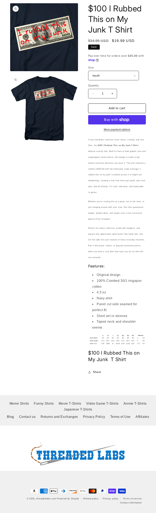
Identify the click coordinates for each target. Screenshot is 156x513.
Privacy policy (111, 498)
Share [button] (97, 372)
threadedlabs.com (46, 498)
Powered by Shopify (68, 498)
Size (91, 67)
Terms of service (132, 498)
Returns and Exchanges (59, 416)
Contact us (27, 416)
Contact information (131, 502)
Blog (10, 416)
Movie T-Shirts (70, 403)
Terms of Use (120, 416)
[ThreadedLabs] (78, 453)
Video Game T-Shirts (102, 403)
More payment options (117, 129)
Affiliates (142, 416)
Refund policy (91, 498)
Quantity (93, 85)
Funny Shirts (44, 403)
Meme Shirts (19, 403)
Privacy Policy (94, 416)
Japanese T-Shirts (78, 409)
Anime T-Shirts (135, 403)
